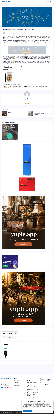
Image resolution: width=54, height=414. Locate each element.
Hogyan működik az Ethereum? (33, 391)
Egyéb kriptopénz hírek (18, 387)
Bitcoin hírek (16, 380)
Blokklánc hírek (17, 385)
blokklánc (11, 36)
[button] (51, 401)
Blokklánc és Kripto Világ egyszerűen (15, 69)
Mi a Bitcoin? (29, 380)
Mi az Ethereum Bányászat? (32, 392)
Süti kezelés (3, 384)
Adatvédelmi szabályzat (5, 382)
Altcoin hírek (16, 383)
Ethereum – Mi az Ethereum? (32, 389)
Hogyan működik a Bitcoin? (32, 382)
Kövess (27, 103)
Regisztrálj (6, 66)
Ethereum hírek (17, 382)
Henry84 (8, 32)
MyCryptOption (6, 87)
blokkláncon (14, 58)
